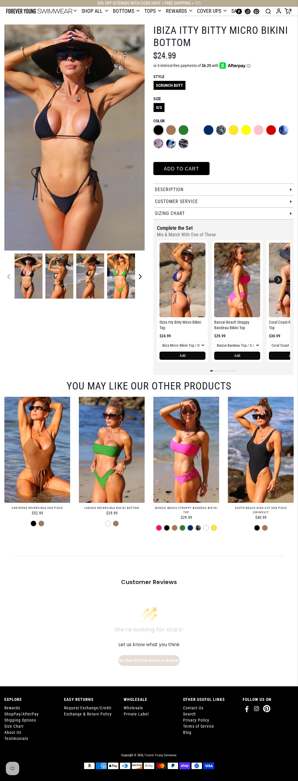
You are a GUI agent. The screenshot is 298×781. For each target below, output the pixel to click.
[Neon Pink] (258, 130)
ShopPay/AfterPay (21, 714)
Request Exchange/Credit (87, 708)
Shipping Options (20, 720)
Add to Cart (181, 168)
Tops (150, 11)
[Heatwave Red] (271, 130)
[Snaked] (221, 130)
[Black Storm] (158, 130)
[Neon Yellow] (246, 130)
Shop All (92, 11)
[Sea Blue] (208, 130)
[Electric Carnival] (171, 143)
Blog (187, 732)
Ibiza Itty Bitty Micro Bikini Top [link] (180, 325)
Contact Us (193, 708)
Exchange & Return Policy (88, 714)
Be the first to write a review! (149, 660)
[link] (182, 280)
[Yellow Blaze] (233, 130)
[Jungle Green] (183, 130)
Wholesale (133, 708)
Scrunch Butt (169, 85)
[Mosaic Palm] (183, 143)
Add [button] (182, 355)
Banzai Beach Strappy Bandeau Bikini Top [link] (231, 325)
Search (189, 714)
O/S (159, 107)
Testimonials (16, 738)
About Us (12, 732)
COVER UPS (209, 11)
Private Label (136, 714)
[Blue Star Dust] (284, 130)
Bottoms (124, 11)
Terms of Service (198, 726)
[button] (278, 280)
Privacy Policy (196, 720)
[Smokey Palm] (158, 143)
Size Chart (14, 726)
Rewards (177, 11)
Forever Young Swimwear (160, 755)
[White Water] (196, 130)
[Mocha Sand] (171, 130)
